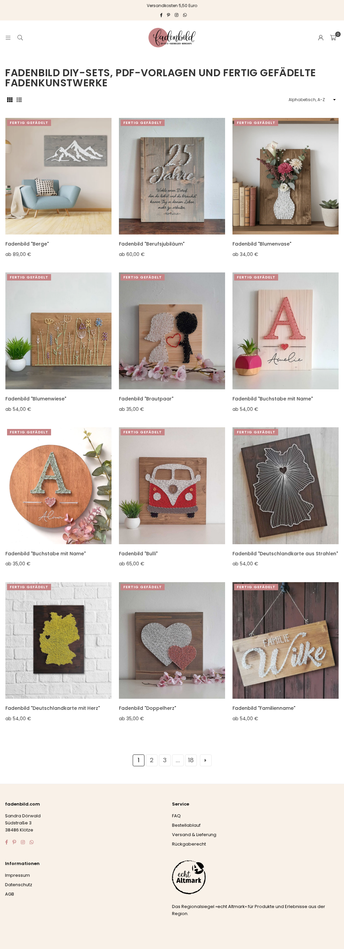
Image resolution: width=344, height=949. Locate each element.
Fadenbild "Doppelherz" (147, 708)
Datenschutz (18, 884)
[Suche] (20, 37)
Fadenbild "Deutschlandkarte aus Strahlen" (285, 553)
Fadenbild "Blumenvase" (261, 244)
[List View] (19, 99)
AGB (9, 894)
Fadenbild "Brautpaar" (146, 398)
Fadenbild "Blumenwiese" (35, 398)
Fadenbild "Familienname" (263, 708)
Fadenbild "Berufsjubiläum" (151, 244)
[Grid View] (9, 99)
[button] (333, 38)
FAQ (176, 816)
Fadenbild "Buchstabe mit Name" (272, 398)
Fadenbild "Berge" (27, 244)
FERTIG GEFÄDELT (29, 122)
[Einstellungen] (321, 38)
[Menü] (8, 37)
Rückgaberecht (189, 844)
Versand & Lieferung (194, 834)
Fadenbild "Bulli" (138, 553)
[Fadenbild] (58, 176)
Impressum (17, 875)
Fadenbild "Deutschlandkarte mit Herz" (52, 708)
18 (191, 760)
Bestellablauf (186, 825)
